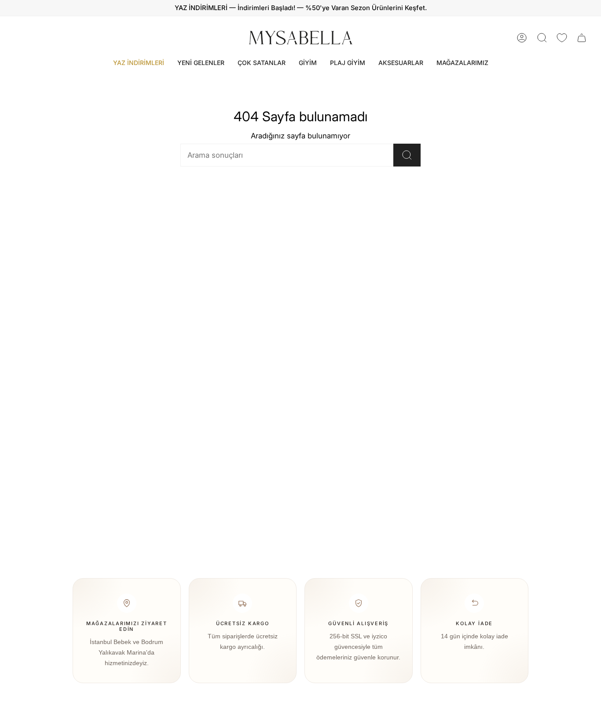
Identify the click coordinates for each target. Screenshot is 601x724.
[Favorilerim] (562, 38)
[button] (307, 63)
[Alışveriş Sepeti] (582, 37)
